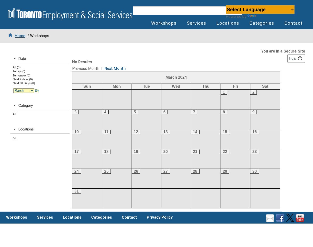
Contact (293, 23)
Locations (227, 23)
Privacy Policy (160, 217)
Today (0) (19, 71)
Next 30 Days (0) (24, 83)
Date (22, 58)
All (14, 114)
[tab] (40, 58)
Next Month (115, 68)
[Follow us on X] (290, 220)
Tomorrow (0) (21, 75)
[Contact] (270, 220)
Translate (266, 16)
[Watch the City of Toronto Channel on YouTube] (300, 220)
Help (292, 58)
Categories (261, 23)
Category (25, 105)
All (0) (17, 67)
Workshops (164, 23)
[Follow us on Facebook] (280, 220)
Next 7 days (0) (23, 79)
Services (196, 23)
